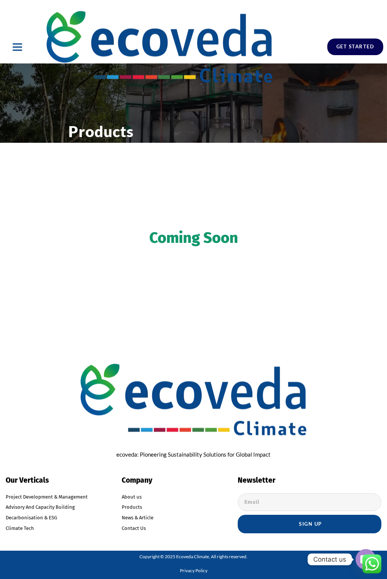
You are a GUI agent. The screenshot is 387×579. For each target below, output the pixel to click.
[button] (17, 47)
